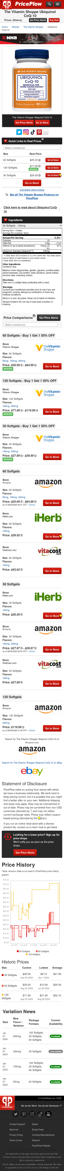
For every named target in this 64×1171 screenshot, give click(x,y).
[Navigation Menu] (57, 4)
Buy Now (54, 20)
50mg (5, 360)
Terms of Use (15, 1140)
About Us (13, 1129)
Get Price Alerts (38, 20)
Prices (7, 20)
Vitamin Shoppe (10, 347)
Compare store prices (32, 189)
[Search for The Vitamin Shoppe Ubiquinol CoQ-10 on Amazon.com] (32, 750)
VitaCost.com (9, 550)
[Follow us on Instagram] (32, 1114)
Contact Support (17, 1124)
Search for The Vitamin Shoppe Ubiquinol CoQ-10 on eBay (32, 762)
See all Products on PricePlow (34, 196)
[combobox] (32, 147)
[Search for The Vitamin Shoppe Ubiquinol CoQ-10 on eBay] (32, 770)
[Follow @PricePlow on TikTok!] (40, 1114)
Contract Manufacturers (43, 1134)
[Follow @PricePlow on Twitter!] (15, 1114)
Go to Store (42, 122)
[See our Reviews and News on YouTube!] (48, 1114)
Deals (35, 1124)
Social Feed (38, 1129)
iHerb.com (7, 516)
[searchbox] (33, 148)
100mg (13, 360)
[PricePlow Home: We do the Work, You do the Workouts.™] (9, 7)
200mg (21, 360)
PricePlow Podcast (41, 1145)
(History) (17, 20)
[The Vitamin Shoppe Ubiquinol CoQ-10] (32, 80)
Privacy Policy (16, 1134)
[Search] (49, 4)
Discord (35, 1140)
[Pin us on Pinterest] (24, 1114)
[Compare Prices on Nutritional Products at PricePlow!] (8, 1102)
